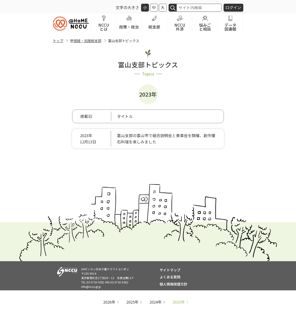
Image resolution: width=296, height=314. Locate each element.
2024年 (155, 302)
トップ (58, 40)
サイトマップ (170, 269)
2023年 (179, 302)
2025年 (132, 302)
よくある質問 (170, 276)
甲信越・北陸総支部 (85, 40)
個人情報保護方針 (173, 283)
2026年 (109, 302)
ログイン (233, 7)
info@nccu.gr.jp (91, 287)
